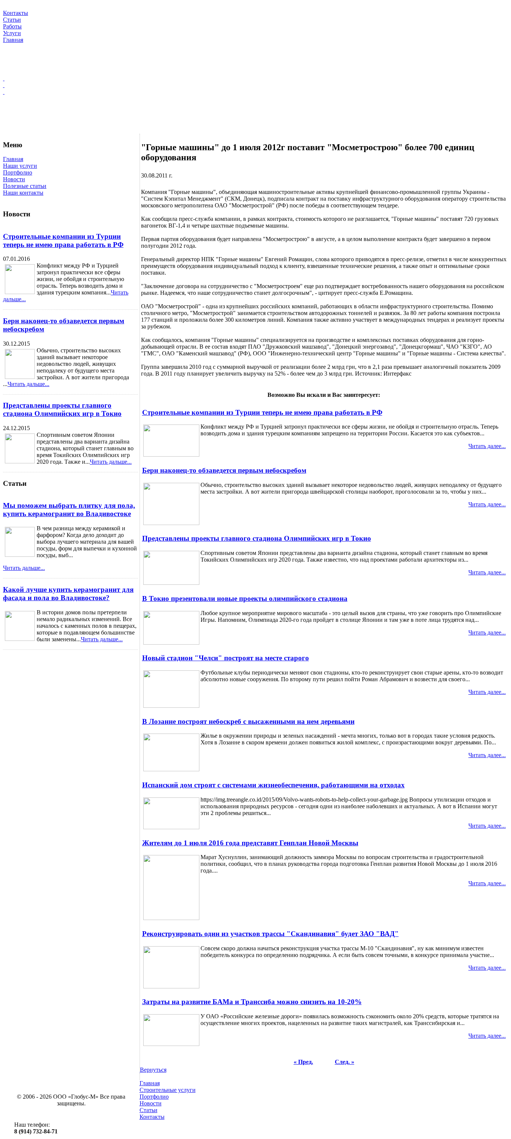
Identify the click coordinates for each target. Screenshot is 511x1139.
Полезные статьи (24, 186)
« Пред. (303, 1062)
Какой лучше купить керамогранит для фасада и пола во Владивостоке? (68, 594)
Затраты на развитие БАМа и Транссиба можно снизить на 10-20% (252, 1002)
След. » (344, 1062)
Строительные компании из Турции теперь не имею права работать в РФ (63, 240)
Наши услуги (20, 166)
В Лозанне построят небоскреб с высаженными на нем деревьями (248, 721)
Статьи (148, 1110)
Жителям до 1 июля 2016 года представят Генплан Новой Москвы (250, 843)
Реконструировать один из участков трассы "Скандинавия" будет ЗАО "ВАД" (270, 934)
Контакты (152, 1117)
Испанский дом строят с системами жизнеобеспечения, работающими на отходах (273, 785)
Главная (13, 159)
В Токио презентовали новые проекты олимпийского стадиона (245, 598)
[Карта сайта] (255, 85)
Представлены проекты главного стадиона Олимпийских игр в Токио (62, 409)
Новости (14, 179)
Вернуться (153, 1070)
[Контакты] (255, 92)
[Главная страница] (255, 78)
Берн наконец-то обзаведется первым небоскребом (224, 470)
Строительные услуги (168, 1090)
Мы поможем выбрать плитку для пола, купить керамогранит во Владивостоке (69, 509)
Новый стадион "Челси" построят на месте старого (225, 658)
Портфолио (17, 172)
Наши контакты (23, 192)
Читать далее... (487, 446)
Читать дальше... (28, 384)
